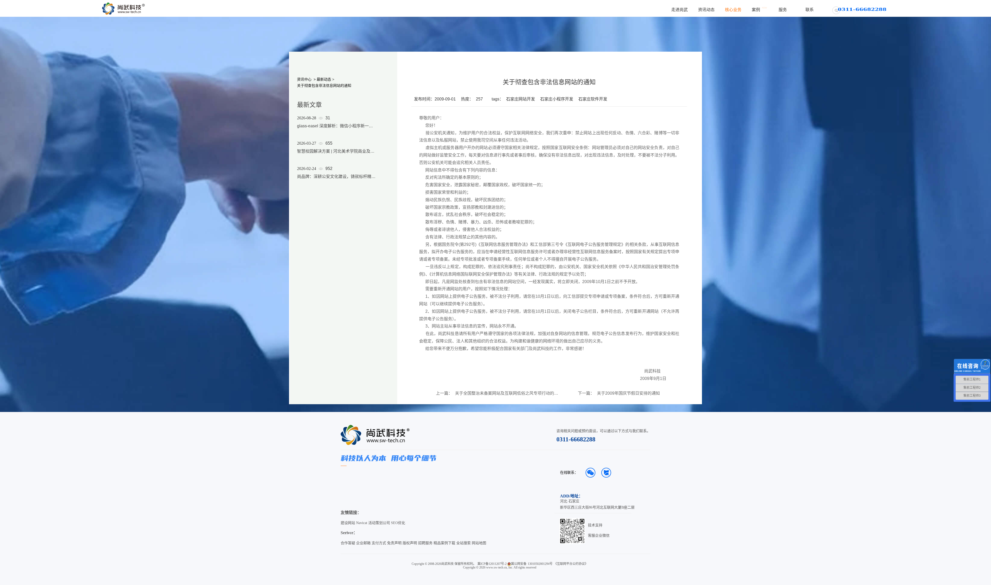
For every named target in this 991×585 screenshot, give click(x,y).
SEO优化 (398, 523)
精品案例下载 (444, 543)
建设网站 (348, 523)
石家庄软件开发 (592, 99)
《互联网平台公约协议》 (571, 563)
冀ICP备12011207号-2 (492, 563)
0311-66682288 (575, 439)
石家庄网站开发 (520, 99)
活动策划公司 (379, 523)
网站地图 (479, 543)
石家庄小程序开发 (556, 99)
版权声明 (410, 543)
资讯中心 (304, 79)
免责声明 (394, 543)
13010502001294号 (540, 563)
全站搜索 (463, 543)
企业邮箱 (363, 543)
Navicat (361, 523)
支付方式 (379, 543)
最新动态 (324, 79)
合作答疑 (348, 543)
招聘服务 (425, 543)
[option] (337, 154)
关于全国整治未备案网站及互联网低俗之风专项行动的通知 (506, 393)
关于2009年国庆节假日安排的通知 (628, 393)
